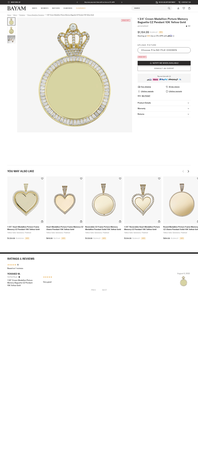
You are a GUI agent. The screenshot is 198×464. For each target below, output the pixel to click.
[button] (164, 78)
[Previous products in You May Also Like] (184, 171)
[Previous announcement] (77, 2)
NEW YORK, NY (15, 2)
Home (9, 15)
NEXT (104, 290)
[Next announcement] (121, 2)
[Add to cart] (42, 221)
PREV (93, 290)
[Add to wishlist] (42, 178)
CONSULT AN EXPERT (164, 68)
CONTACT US (186, 2)
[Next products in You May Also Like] (188, 171)
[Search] (169, 8)
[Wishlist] (183, 8)
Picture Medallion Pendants (35, 15)
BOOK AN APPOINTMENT (167, 2)
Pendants (22, 15)
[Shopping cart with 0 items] (189, 8)
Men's (15, 15)
